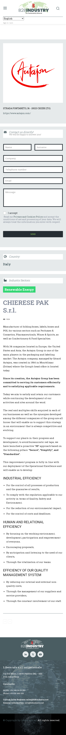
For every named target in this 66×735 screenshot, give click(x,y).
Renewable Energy (19, 289)
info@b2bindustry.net (34, 703)
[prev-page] (5, 622)
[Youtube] (40, 654)
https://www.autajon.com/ (17, 113)
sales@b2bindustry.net (37, 699)
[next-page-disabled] (10, 622)
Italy (7, 264)
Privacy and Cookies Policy (28, 216)
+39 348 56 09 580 (17, 690)
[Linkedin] (25, 654)
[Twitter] (33, 654)
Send (33, 234)
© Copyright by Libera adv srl (20, 720)
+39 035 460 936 (16, 693)
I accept (12, 213)
